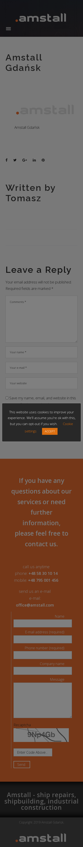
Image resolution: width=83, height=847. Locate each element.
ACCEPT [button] (50, 431)
